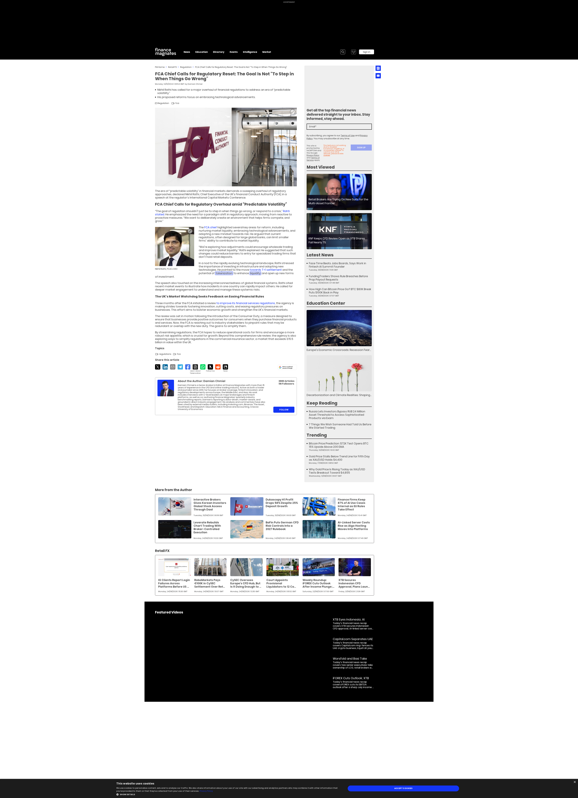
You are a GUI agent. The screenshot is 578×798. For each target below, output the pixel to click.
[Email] (172, 367)
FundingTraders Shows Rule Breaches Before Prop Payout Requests (338, 278)
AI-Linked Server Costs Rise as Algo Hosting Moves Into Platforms (354, 526)
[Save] (225, 368)
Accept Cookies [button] (403, 788)
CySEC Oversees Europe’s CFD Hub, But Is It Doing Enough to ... (245, 583)
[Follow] (210, 368)
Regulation (186, 67)
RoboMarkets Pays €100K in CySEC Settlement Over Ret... (209, 583)
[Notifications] (353, 51)
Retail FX (172, 67)
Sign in (366, 52)
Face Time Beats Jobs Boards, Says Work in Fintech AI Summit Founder (337, 265)
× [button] (574, 782)
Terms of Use (348, 135)
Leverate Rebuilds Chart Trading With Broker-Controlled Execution (207, 527)
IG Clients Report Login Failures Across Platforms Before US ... (174, 583)
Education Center (326, 303)
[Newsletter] (378, 68)
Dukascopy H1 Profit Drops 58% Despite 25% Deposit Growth (282, 503)
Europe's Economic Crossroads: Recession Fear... (339, 350)
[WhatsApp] (202, 367)
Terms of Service (313, 158)
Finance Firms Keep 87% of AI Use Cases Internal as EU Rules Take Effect (351, 504)
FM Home (160, 67)
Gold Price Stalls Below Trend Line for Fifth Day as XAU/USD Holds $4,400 (339, 458)
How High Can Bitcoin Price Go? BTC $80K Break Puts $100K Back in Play (340, 291)
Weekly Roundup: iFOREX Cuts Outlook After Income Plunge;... (318, 583)
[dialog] (289, 788)
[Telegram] (180, 367)
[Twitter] (157, 367)
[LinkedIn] (165, 367)
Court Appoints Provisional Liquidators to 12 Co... (281, 583)
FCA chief (210, 227)
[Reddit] (218, 367)
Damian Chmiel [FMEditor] (195, 84)
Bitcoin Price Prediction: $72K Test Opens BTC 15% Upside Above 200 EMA (338, 445)
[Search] (342, 51)
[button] (228, 794)
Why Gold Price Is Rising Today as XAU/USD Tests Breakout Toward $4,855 (337, 471)
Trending (317, 435)
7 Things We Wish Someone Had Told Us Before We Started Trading (340, 426)
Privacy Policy (313, 155)
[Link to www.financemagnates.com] (339, 192)
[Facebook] (187, 367)
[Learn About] (195, 369)
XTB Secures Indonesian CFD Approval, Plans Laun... (354, 583)
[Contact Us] (378, 75)
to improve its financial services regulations (245, 303)
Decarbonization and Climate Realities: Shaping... (339, 395)
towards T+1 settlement (266, 270)
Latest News (320, 255)
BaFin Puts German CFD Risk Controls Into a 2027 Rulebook (282, 526)
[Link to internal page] (165, 388)
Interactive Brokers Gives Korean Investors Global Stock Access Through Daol (210, 504)
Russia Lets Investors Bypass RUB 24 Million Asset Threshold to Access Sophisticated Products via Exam (337, 415)
